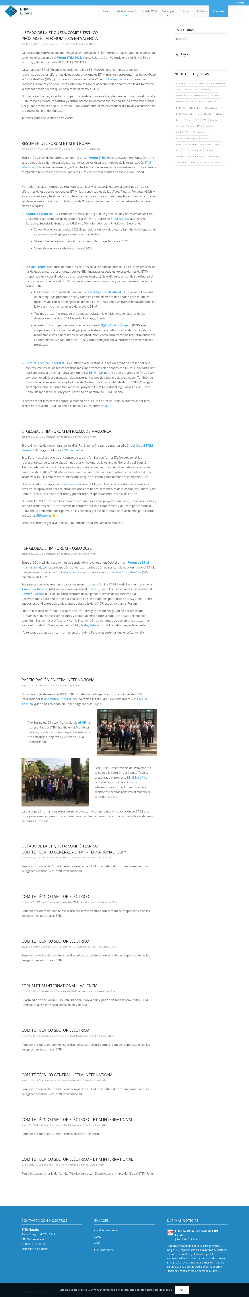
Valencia (65, 991)
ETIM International (75, 857)
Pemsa (204, 138)
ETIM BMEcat (195, 107)
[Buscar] (236, 11)
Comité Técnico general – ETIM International (68, 1074)
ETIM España (120, 219)
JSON (199, 126)
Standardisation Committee (189, 156)
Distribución (201, 95)
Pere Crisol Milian (85, 44)
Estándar (180, 101)
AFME (201, 83)
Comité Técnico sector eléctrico (55, 896)
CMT (214, 89)
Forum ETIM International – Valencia (60, 985)
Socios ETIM (196, 150)
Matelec (209, 126)
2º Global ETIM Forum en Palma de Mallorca (66, 431)
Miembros (239, 2)
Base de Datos (191, 89)
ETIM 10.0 (180, 107)
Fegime (218, 113)
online (68, 902)
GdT (197, 120)
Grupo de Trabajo (185, 126)
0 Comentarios (49, 44)
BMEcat (205, 89)
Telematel (181, 162)
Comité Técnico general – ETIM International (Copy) (75, 852)
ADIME (192, 83)
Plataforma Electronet (187, 144)
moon (78, 685)
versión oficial (205, 162)
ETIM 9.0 (212, 101)
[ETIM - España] (28, 11)
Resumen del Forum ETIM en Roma (56, 143)
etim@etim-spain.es (35, 1249)
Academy (180, 83)
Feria (178, 120)
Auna (178, 89)
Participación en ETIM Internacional (59, 679)
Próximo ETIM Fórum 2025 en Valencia (60, 38)
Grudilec (214, 120)
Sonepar (209, 150)
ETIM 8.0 (200, 101)
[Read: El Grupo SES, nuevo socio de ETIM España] (170, 1232)
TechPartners (213, 156)
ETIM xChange (204, 113)
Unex (192, 162)
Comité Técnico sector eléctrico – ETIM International (77, 1119)
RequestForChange (210, 144)
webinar (219, 162)
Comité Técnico (184, 95)
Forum (188, 120)
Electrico (215, 95)
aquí (108, 406)
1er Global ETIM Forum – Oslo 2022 (57, 548)
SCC (185, 150)
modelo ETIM (182, 132)
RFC (178, 150)
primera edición (70, 484)
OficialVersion (199, 132)
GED (204, 120)
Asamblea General (216, 83)
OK (182, 1289)
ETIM (190, 101)
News (66, 44)
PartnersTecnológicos (187, 138)
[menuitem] (238, 3)
